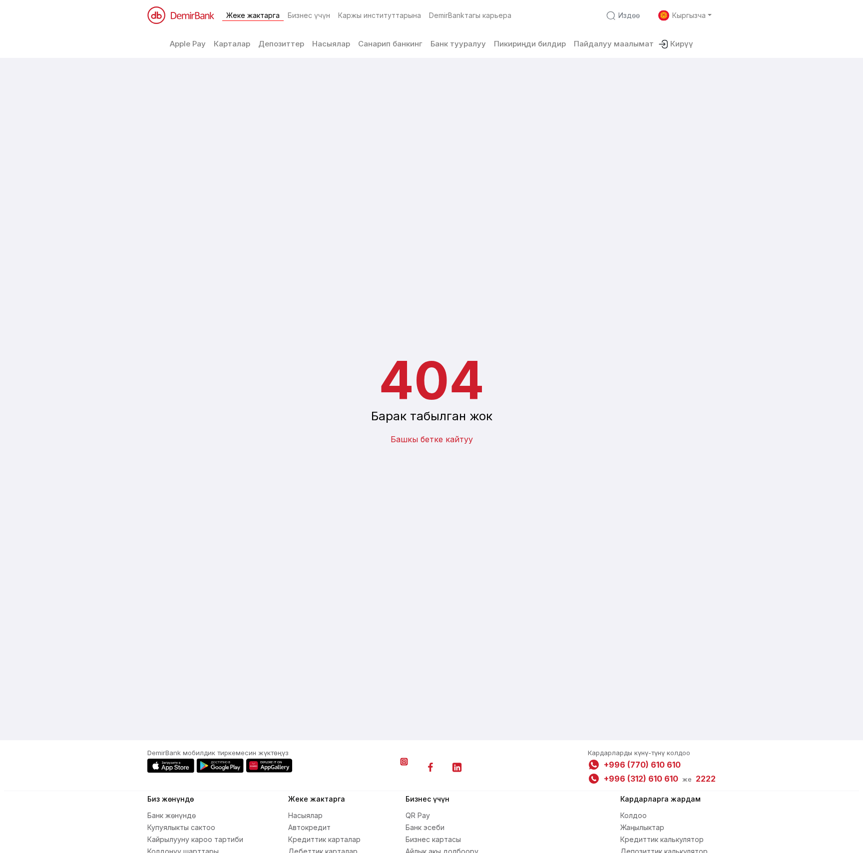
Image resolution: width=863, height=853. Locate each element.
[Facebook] (430, 767)
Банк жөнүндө (171, 815)
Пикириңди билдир (530, 43)
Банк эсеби (425, 827)
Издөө (629, 15)
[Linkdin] (457, 767)
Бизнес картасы (433, 839)
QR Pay (418, 815)
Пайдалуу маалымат (614, 43)
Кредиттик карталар (324, 839)
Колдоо (633, 815)
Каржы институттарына (379, 15)
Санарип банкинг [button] (390, 43)
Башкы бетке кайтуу (432, 439)
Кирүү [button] (681, 43)
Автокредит (309, 827)
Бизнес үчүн (309, 15)
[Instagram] (404, 767)
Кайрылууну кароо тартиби (195, 839)
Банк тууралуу (458, 43)
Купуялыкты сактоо (181, 827)
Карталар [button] (232, 43)
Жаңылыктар (642, 827)
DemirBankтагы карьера (470, 15)
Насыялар (305, 815)
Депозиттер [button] (281, 43)
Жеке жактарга (253, 15)
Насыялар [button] (331, 43)
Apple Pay (188, 43)
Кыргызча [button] (689, 15)
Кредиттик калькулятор (662, 839)
